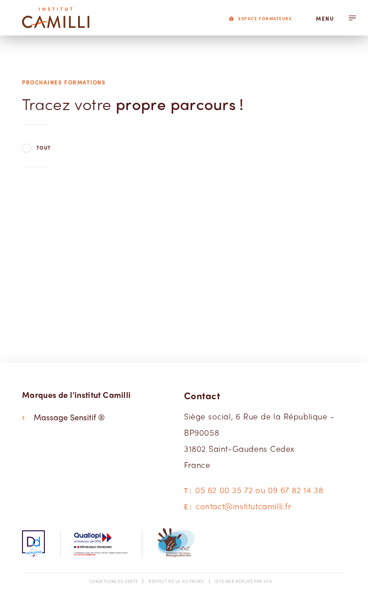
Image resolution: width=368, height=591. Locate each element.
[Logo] (55, 17)
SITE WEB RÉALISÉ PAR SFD (243, 581)
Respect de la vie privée (176, 581)
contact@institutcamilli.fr (244, 506)
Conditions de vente (113, 581)
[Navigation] (352, 17)
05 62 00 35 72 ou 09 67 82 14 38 (259, 489)
